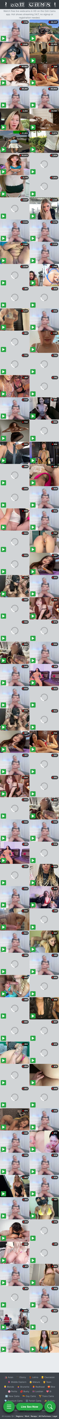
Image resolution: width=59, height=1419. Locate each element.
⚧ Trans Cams (46, 1396)
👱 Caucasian (48, 1377)
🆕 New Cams (12, 1396)
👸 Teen (47, 1382)
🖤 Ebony (21, 1377)
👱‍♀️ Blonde (9, 1386)
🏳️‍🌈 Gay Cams (29, 1396)
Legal (55, 1416)
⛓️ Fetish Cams (33, 1400)
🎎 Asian (8, 1377)
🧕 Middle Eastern (17, 1382)
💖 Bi (48, 1391)
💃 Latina (33, 1377)
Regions (19, 1416)
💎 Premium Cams (13, 1400)
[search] (50, 1406)
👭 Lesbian (37, 1391)
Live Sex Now (29, 1406)
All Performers (45, 1416)
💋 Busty (24, 1391)
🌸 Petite (12, 1391)
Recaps (34, 1416)
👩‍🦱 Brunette (23, 1386)
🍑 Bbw (51, 1386)
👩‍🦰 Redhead (38, 1386)
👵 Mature (34, 1382)
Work (27, 1416)
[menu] (9, 1406)
